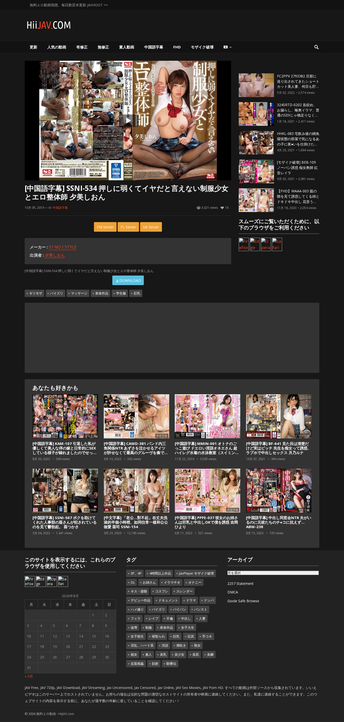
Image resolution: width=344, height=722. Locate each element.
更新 (33, 46)
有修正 (82, 46)
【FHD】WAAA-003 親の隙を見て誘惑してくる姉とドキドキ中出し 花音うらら (298, 199)
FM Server (105, 227)
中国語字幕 (153, 46)
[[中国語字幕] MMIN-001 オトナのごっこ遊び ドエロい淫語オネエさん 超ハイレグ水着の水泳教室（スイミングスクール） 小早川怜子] (207, 416)
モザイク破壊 (202, 46)
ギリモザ (35, 293)
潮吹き (181, 645)
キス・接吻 (139, 591)
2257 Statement (240, 583)
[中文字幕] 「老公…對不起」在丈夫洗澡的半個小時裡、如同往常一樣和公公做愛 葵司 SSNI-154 (136, 522)
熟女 (197, 645)
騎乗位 (171, 663)
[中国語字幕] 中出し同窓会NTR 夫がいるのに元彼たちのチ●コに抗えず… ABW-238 (278, 522)
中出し (186, 618)
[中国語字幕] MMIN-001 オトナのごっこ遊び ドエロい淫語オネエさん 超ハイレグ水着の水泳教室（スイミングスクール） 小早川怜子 (207, 450)
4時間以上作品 (160, 573)
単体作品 (101, 293)
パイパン (179, 609)
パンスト (200, 609)
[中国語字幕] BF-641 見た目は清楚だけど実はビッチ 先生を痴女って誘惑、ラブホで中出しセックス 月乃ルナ (278, 448)
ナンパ (209, 600)
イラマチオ (172, 582)
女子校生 (137, 636)
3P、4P (136, 573)
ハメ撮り (137, 609)
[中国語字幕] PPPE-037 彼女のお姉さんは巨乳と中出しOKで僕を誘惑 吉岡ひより (206, 522)
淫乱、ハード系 (142, 645)
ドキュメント (168, 600)
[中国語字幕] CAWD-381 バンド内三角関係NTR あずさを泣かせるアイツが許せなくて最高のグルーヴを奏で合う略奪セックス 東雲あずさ (136, 450)
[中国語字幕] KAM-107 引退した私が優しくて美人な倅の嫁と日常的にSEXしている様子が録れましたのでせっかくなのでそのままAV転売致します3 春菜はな (64, 452)
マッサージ (79, 293)
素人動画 (126, 46)
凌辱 (134, 627)
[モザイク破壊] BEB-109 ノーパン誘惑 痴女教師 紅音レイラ (297, 167)
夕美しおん (55, 255)
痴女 (134, 654)
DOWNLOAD (130, 280)
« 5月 (29, 676)
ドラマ (191, 600)
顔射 (155, 663)
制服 (148, 627)
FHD (177, 46)
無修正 (103, 46)
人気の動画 (56, 46)
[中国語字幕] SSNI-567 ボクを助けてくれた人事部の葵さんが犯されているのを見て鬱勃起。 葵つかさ (64, 522)
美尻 (195, 654)
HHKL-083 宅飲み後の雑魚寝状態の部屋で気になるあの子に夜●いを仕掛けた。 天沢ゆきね (298, 141)
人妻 (202, 618)
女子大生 (187, 627)
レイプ (153, 618)
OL (133, 582)
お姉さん (149, 582)
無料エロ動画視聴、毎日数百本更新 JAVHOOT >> (69, 5)
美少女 (179, 654)
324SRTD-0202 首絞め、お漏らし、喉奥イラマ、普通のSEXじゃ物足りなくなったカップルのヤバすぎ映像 (298, 115)
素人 (148, 654)
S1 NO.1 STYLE (63, 247)
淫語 (165, 645)
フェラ (136, 618)
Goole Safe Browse (243, 600)
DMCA (232, 592)
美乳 (163, 654)
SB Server (151, 227)
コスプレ (161, 591)
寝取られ (158, 636)
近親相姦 (137, 663)
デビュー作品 (140, 600)
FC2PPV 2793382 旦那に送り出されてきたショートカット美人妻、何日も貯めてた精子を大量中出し (298, 84)
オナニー (194, 582)
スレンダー (184, 591)
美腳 (210, 654)
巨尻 (191, 636)
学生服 (121, 293)
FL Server (128, 227)
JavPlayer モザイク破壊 (196, 573)
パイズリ (56, 293)
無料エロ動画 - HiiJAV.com (55, 713)
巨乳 (137, 293)
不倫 (169, 618)
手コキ (207, 636)
